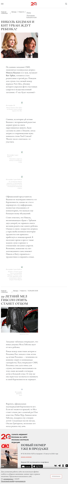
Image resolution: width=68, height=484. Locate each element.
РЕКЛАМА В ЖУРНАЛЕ (20, 440)
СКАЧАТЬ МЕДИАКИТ (19, 434)
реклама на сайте (19, 437)
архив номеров (26, 457)
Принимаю (56, 476)
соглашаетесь (8, 479)
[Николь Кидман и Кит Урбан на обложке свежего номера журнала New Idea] (22, 103)
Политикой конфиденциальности (13, 481)
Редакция (16, 442)
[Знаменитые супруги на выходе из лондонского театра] (22, 152)
